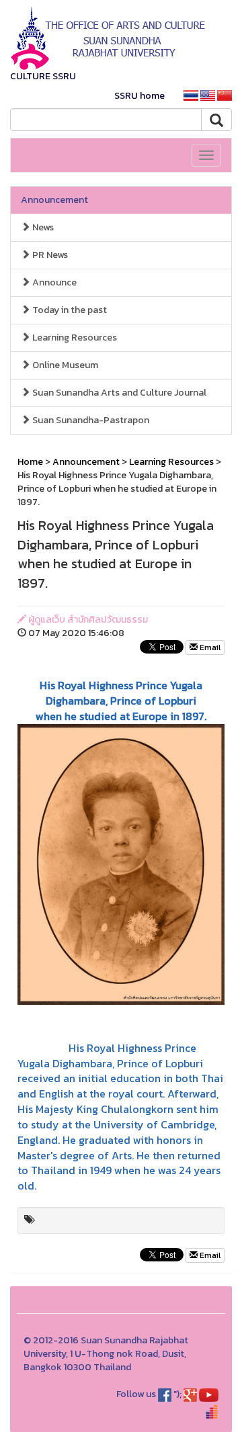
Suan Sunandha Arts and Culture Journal (118, 393)
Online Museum (64, 365)
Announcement (54, 200)
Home (30, 462)
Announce (53, 282)
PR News (49, 255)
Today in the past (68, 310)
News (42, 227)
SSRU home (139, 96)
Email (209, 647)
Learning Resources (73, 337)
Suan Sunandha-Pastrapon (89, 420)
